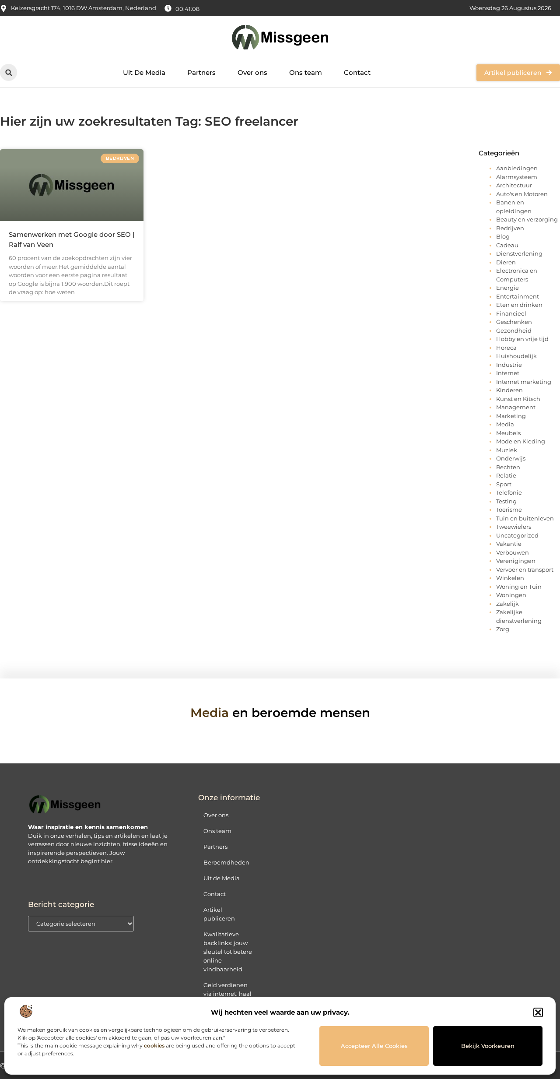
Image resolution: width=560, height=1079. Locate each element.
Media (505, 424)
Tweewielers (513, 526)
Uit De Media (144, 72)
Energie (507, 287)
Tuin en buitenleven (525, 518)
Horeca (506, 347)
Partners (201, 72)
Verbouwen (512, 552)
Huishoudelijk (516, 355)
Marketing (511, 415)
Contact (357, 72)
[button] (538, 1012)
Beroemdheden (226, 862)
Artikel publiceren (219, 914)
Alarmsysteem (516, 176)
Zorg (502, 629)
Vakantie (509, 543)
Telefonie (509, 492)
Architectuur (514, 185)
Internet (507, 372)
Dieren (506, 262)
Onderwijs (510, 458)
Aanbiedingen (517, 168)
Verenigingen (516, 560)
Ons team (305, 72)
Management (516, 407)
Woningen (511, 594)
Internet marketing (523, 381)
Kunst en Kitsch (518, 398)
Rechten (508, 467)
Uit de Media (221, 878)
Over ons (252, 72)
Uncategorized (517, 535)
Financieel (511, 313)
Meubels (508, 432)
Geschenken (514, 321)
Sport (503, 484)
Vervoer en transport (524, 569)
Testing (506, 501)
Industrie (509, 364)
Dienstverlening (519, 253)
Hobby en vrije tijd (522, 338)
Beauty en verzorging (527, 219)
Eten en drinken (519, 304)
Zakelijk (507, 603)
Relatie (506, 475)
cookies (154, 1045)
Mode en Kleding (520, 441)
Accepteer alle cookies (374, 1045)
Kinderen (509, 390)
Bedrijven (510, 228)
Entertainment (517, 296)
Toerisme (509, 509)
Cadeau (507, 245)
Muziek (506, 449)
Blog (503, 236)
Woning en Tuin (519, 586)
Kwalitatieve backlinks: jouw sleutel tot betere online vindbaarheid (227, 952)
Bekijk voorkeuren (487, 1045)
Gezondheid (514, 330)
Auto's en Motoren (522, 193)
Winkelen (510, 577)
